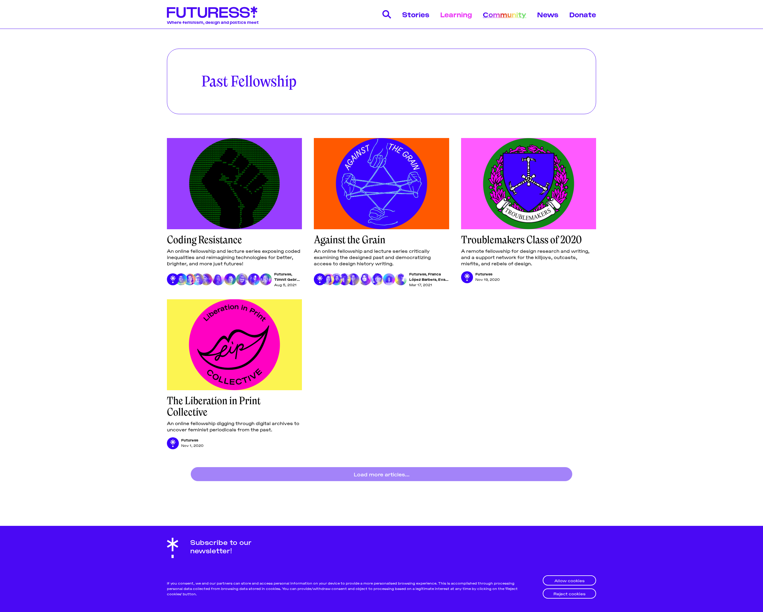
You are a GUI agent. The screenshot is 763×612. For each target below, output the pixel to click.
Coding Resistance (204, 240)
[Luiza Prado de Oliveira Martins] (389, 279)
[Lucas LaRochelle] (230, 279)
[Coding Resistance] (234, 183)
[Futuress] (173, 279)
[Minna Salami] (254, 279)
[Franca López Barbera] (328, 279)
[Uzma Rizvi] (365, 279)
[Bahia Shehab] (353, 279)
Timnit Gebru (286, 279)
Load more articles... (382, 474)
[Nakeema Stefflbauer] (266, 279)
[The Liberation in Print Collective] (234, 345)
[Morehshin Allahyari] (206, 279)
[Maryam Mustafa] (242, 279)
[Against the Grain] (381, 183)
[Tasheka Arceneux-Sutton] (345, 279)
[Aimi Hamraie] (198, 279)
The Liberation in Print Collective (213, 406)
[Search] (386, 14)
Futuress (282, 274)
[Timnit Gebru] (181, 279)
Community (504, 14)
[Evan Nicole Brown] (336, 279)
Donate (582, 14)
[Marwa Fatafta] (190, 279)
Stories (415, 14)
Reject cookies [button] (569, 593)
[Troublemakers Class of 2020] (528, 183)
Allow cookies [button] (569, 580)
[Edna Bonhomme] (401, 279)
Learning (456, 14)
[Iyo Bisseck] (218, 279)
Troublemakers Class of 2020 (521, 240)
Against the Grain (349, 240)
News (548, 14)
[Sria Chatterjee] (377, 279)
